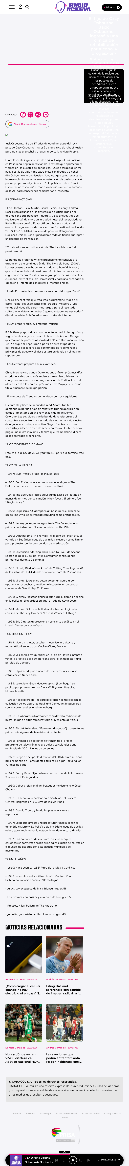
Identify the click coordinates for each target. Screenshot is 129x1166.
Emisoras (30, 1113)
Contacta (16, 1113)
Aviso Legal (45, 1113)
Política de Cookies (90, 1113)
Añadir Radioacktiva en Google (30, 124)
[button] (11, 7)
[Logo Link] (74, 7)
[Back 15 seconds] (65, 1160)
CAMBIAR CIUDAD (108, 1160)
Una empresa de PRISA (64, 1132)
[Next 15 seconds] (81, 1160)
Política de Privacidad (66, 1113)
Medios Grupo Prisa (65, 1140)
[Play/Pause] (73, 1160)
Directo (110, 7)
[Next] (89, 1160)
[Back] (57, 1160)
